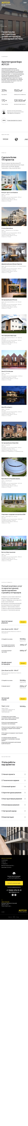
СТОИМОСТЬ (4, 863)
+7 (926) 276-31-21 (14, 890)
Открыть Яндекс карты (6, 906)
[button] (14, 883)
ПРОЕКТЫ (3, 861)
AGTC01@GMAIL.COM (14, 892)
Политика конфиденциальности (14, 887)
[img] (13, 895)
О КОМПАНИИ (4, 860)
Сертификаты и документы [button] (13, 113)
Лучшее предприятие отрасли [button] (14, 120)
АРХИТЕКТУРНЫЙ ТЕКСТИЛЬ (7, 865)
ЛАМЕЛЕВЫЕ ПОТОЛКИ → (6, 867)
